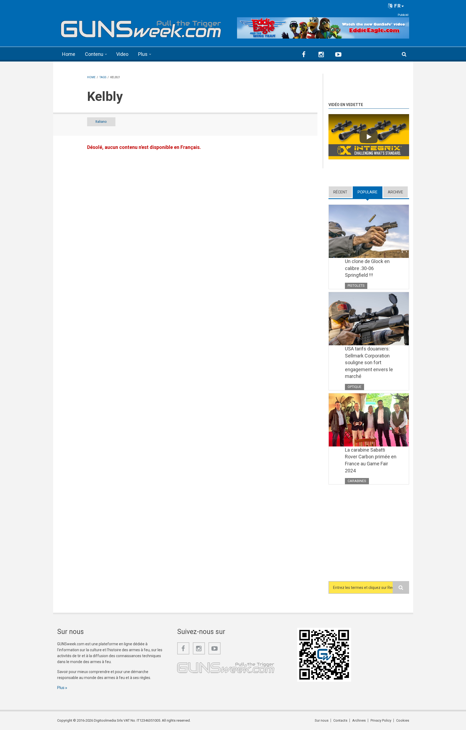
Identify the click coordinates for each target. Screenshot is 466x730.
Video (122, 54)
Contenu (94, 54)
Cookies (402, 720)
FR (397, 6)
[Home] (141, 27)
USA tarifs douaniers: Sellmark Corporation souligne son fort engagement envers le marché (369, 362)
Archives (359, 720)
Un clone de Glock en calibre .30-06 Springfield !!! (367, 268)
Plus (143, 54)
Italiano (101, 122)
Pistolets (356, 286)
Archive (395, 192)
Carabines (357, 481)
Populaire (370, 192)
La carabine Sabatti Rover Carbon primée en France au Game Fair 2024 (370, 460)
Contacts (340, 720)
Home (68, 54)
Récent (340, 192)
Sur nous (321, 720)
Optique (354, 387)
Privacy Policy (381, 720)
